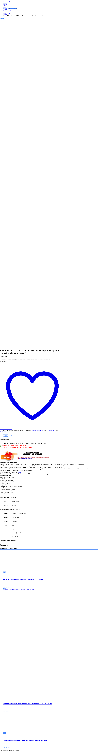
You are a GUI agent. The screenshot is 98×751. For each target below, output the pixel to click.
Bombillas (34, 430)
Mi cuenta (5, 4)
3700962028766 (51, 430)
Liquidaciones (6, 8)
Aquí (19, 472)
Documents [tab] (5, 436)
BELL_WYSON (4, 431)
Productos (5, 3)
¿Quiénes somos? (7, 10)
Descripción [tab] (5, 434)
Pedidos (4, 7)
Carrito (4, 5)
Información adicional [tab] (8, 435)
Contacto (5, 9)
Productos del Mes (7, 1)
